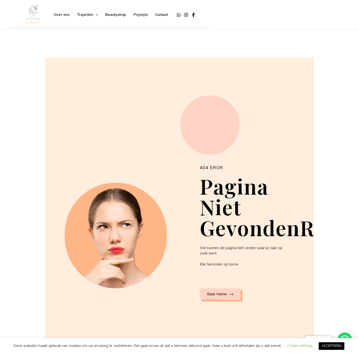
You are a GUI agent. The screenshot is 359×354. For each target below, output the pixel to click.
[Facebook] (193, 15)
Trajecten (85, 14)
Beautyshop (115, 14)
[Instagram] (186, 15)
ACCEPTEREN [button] (331, 346)
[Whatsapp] (179, 15)
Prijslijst (141, 14)
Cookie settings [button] (300, 345)
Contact (161, 14)
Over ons (62, 14)
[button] (95, 14)
